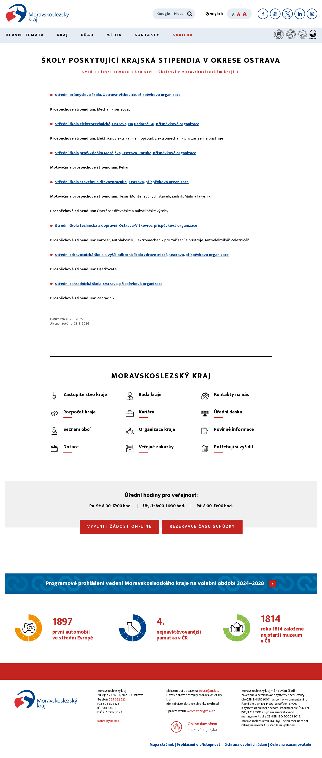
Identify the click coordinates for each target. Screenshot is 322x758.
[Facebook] (263, 13)
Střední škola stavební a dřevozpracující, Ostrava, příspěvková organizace (122, 182)
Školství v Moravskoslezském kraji (196, 71)
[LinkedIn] (299, 13)
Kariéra (183, 35)
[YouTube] (275, 13)
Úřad (87, 35)
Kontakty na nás (108, 721)
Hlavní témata (25, 35)
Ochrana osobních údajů (245, 745)
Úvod (87, 71)
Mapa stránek (162, 745)
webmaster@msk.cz (201, 711)
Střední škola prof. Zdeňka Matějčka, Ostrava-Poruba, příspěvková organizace (125, 153)
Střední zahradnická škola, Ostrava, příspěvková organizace (108, 283)
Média (114, 35)
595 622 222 (117, 699)
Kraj (62, 35)
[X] (287, 13)
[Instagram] (312, 13)
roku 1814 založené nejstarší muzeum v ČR (282, 629)
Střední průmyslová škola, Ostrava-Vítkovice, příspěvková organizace (118, 94)
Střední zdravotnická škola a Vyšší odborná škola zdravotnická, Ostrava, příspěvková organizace (142, 254)
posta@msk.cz (209, 690)
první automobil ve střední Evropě (72, 629)
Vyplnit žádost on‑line (119, 526)
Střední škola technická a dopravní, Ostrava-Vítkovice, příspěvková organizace (126, 225)
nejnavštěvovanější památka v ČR (179, 629)
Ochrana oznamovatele (290, 745)
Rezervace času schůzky (202, 526)
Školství (144, 71)
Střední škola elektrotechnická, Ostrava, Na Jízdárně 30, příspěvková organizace (127, 124)
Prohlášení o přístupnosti (199, 745)
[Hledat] (189, 13)
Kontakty (147, 35)
